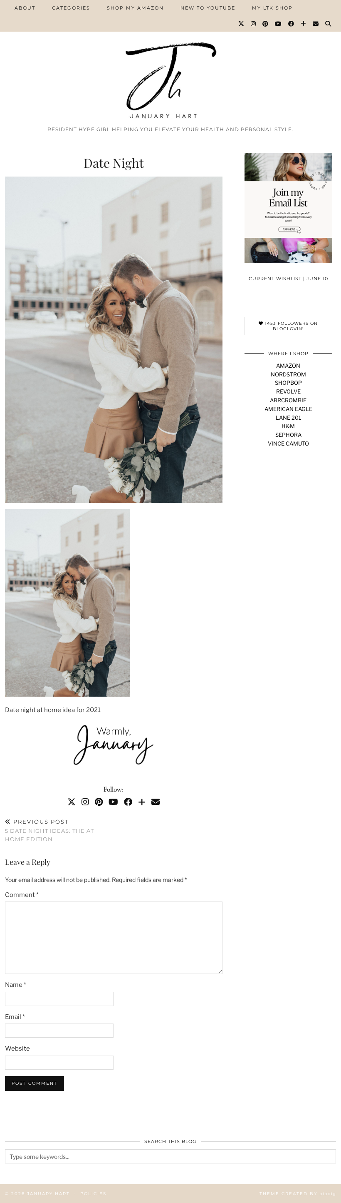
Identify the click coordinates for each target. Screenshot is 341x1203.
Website (17, 1048)
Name (15, 985)
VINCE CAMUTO (288, 443)
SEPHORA (288, 434)
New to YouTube (207, 8)
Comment (22, 895)
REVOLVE (288, 391)
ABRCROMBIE (288, 400)
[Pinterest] (265, 24)
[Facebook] (291, 24)
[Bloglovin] (304, 24)
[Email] (316, 24)
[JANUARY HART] (170, 61)
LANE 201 (288, 417)
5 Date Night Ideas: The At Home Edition (49, 830)
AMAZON (288, 365)
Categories (71, 8)
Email (15, 1017)
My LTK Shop (272, 8)
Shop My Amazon (135, 8)
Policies (93, 1193)
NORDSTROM (288, 374)
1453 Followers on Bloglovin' (290, 326)
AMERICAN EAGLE (288, 409)
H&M (288, 426)
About (25, 8)
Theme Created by (297, 1193)
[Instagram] (254, 24)
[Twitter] (241, 24)
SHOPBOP (288, 382)
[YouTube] (278, 24)
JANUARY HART (48, 1193)
